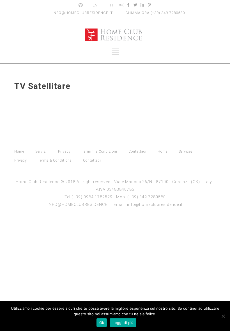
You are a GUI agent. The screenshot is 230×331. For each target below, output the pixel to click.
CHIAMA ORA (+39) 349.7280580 (155, 13)
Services (186, 151)
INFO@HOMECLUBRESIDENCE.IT (82, 13)
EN (95, 5)
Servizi (41, 151)
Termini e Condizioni (99, 151)
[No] (223, 316)
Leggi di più (123, 322)
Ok (101, 322)
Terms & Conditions (55, 160)
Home (19, 151)
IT (112, 5)
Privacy (64, 151)
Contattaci (137, 151)
